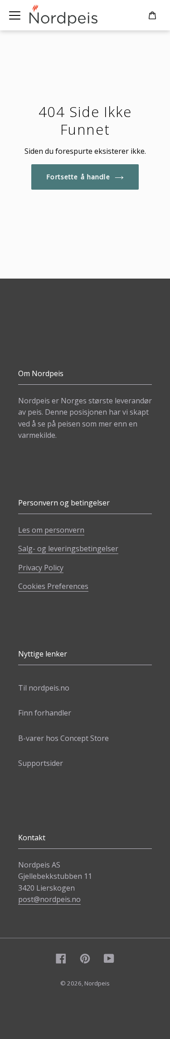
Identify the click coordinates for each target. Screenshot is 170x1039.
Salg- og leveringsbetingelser (68, 549)
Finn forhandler (44, 713)
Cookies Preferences (53, 586)
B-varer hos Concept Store (63, 738)
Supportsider (40, 763)
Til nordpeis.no (43, 688)
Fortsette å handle (78, 176)
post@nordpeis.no (49, 899)
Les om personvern (51, 530)
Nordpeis (97, 983)
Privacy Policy (40, 568)
